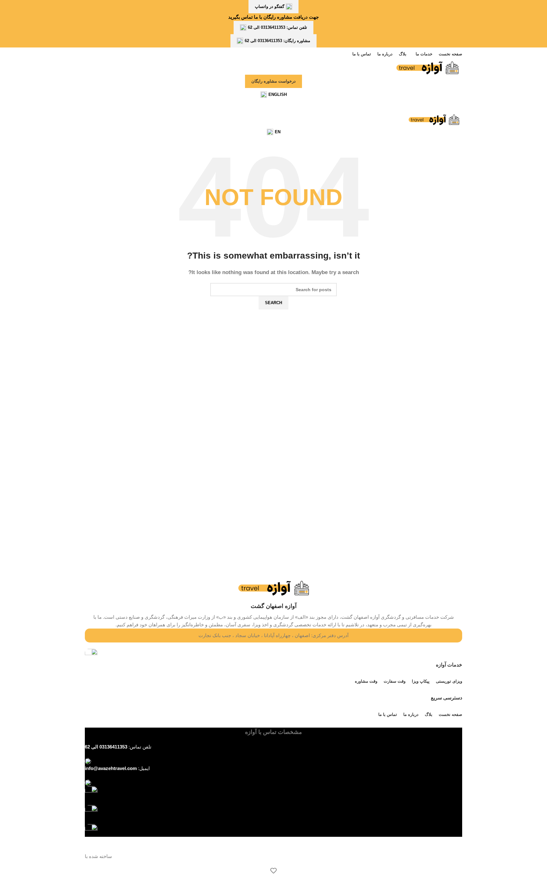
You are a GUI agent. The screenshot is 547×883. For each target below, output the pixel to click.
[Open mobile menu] (273, 107)
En (277, 131)
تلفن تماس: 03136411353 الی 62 (277, 27)
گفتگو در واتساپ (269, 6)
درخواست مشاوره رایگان (273, 81)
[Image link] (91, 792)
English (277, 94)
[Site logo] (427, 67)
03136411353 (113, 746)
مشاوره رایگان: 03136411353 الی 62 (277, 40)
